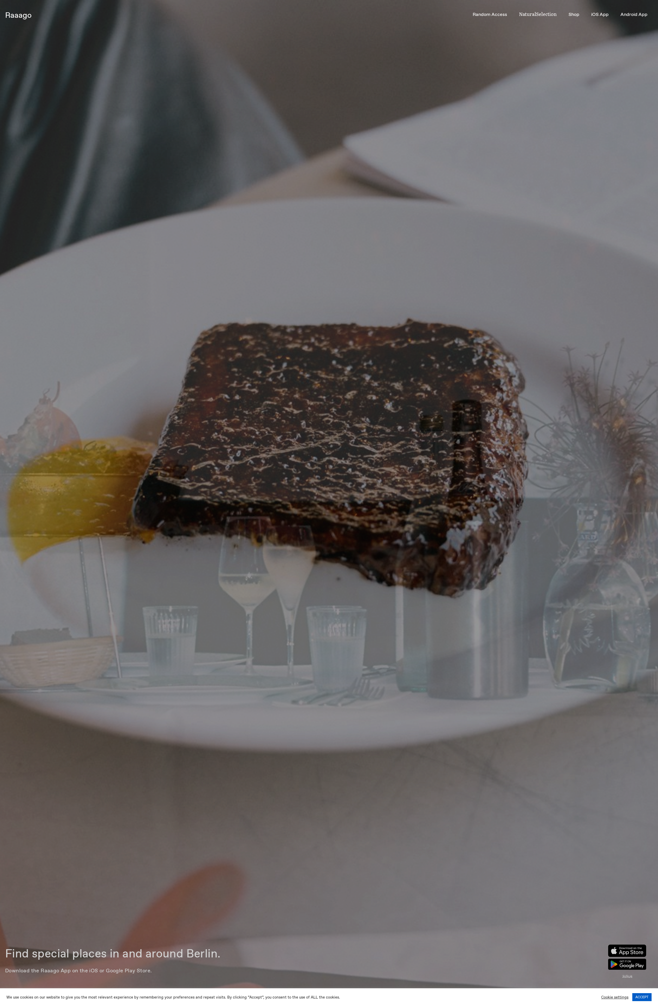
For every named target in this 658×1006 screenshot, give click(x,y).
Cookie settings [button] (614, 997)
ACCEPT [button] (641, 997)
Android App (633, 14)
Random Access (490, 14)
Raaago (18, 15)
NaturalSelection (538, 14)
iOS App (600, 14)
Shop (574, 14)
